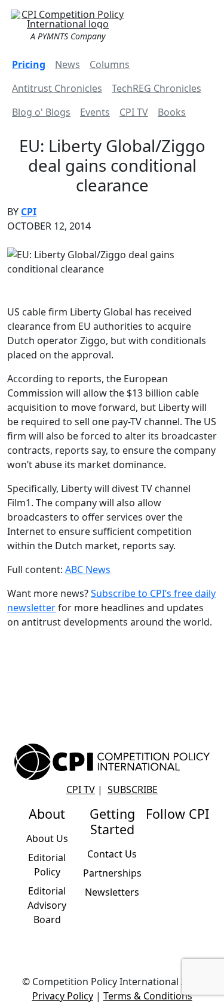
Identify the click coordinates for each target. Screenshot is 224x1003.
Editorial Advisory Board (46, 905)
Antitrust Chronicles (57, 88)
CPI (28, 211)
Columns (110, 64)
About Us (47, 838)
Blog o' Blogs (41, 112)
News (67, 64)
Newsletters (112, 892)
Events (95, 112)
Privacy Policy (62, 995)
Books (172, 112)
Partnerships (112, 873)
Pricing (28, 64)
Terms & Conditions (147, 995)
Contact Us (112, 853)
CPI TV (133, 112)
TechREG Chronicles (156, 88)
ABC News (88, 569)
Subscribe (133, 789)
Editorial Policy (47, 864)
